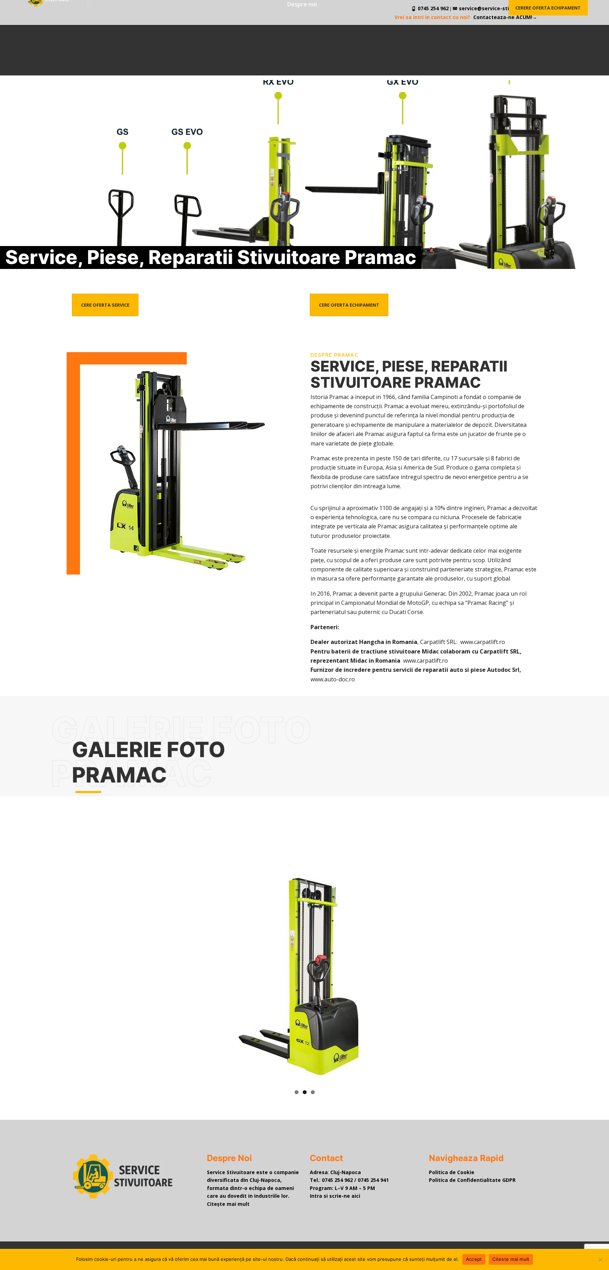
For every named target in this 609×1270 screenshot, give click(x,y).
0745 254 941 (373, 1180)
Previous (182, 974)
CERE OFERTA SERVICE (105, 305)
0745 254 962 (337, 1180)
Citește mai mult (228, 1204)
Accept (474, 1259)
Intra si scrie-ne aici (335, 1195)
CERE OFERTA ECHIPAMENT (349, 305)
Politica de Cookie (451, 1172)
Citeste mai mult (510, 1259)
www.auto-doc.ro (332, 679)
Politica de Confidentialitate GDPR (472, 1180)
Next (427, 974)
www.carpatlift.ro (482, 642)
